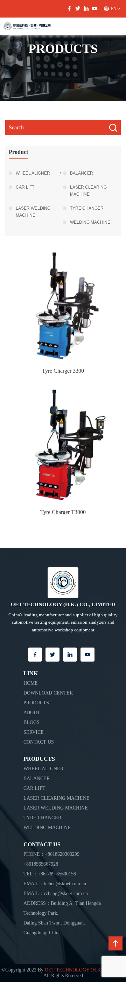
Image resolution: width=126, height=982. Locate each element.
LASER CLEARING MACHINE (88, 191)
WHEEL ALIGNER (33, 173)
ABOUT (31, 712)
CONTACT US (38, 742)
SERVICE (33, 732)
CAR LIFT (25, 187)
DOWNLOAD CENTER (48, 693)
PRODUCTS (36, 702)
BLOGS (31, 722)
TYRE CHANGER (87, 208)
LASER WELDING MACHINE (33, 212)
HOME (30, 683)
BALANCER (81, 173)
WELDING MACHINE (90, 222)
